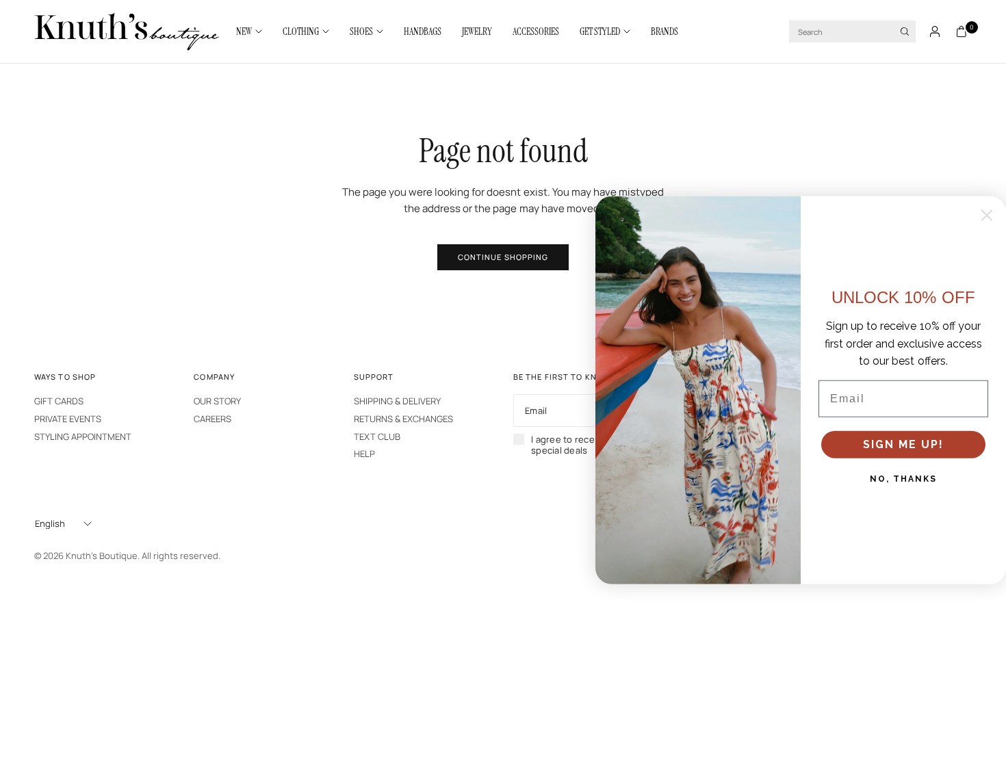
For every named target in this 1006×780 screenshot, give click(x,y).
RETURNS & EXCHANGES (403, 419)
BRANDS (664, 31)
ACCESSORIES (536, 31)
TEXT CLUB (377, 436)
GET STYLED (600, 31)
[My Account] (935, 31)
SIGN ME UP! (903, 444)
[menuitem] (254, 31)
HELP (364, 453)
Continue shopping (503, 257)
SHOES (361, 31)
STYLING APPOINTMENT (82, 436)
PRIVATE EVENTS (67, 419)
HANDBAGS (422, 31)
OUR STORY (217, 401)
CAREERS (212, 419)
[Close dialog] (987, 215)
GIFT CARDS (58, 401)
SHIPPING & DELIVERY (397, 401)
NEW (244, 31)
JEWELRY (477, 31)
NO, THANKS (903, 479)
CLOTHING (301, 31)
